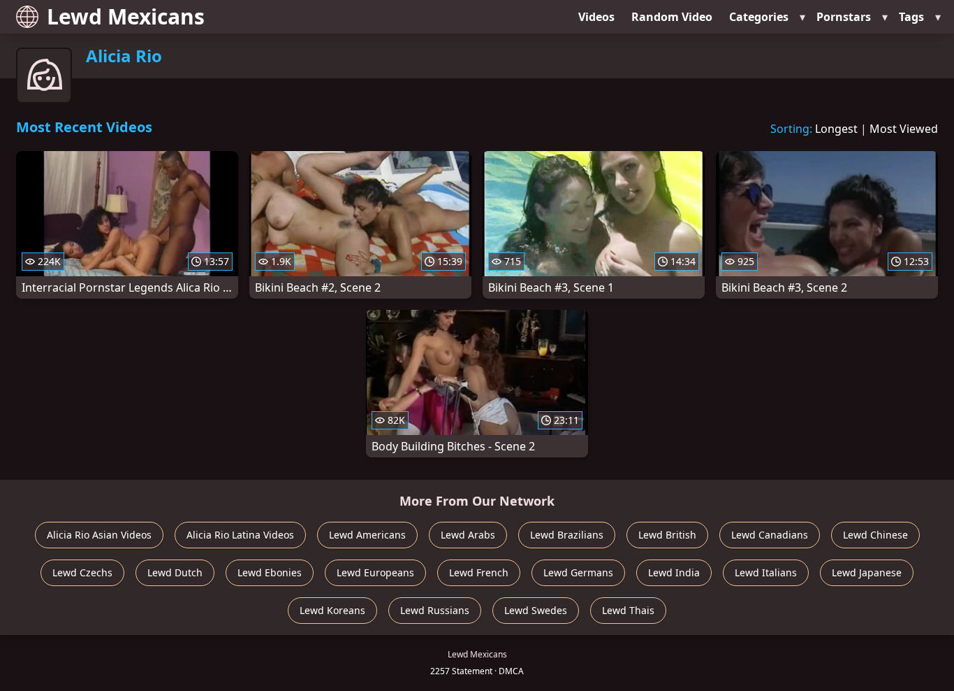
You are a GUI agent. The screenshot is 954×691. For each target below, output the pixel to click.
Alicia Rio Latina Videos (240, 534)
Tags (911, 16)
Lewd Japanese (867, 572)
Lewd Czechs (82, 572)
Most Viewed (903, 128)
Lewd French (478, 572)
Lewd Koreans (332, 610)
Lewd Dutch (175, 572)
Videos (596, 16)
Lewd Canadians (769, 534)
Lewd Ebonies (269, 572)
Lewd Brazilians (566, 534)
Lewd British (667, 534)
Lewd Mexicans (126, 16)
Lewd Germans (578, 572)
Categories (758, 16)
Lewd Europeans (375, 572)
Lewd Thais (628, 610)
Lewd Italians (766, 572)
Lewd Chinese (875, 534)
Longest (836, 128)
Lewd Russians (434, 610)
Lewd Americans (367, 534)
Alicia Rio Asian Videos (99, 534)
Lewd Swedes (535, 610)
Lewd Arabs (468, 534)
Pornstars (843, 16)
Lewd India (674, 572)
